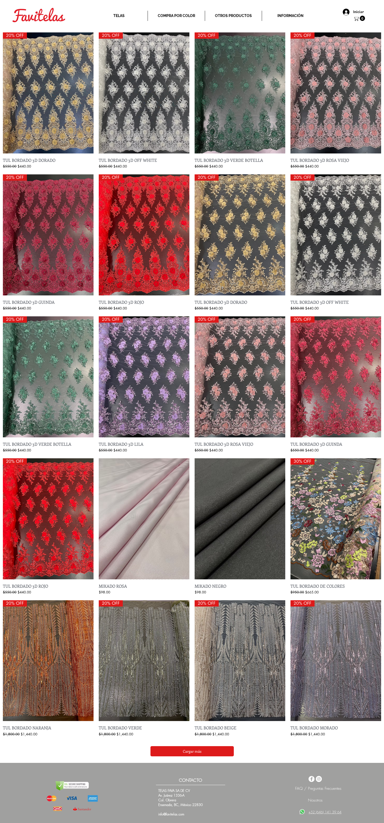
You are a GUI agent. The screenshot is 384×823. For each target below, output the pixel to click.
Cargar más (192, 751)
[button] (359, 18)
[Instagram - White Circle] (319, 779)
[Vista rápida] (144, 518)
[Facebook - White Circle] (312, 779)
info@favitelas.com (171, 814)
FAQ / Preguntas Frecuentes (318, 788)
